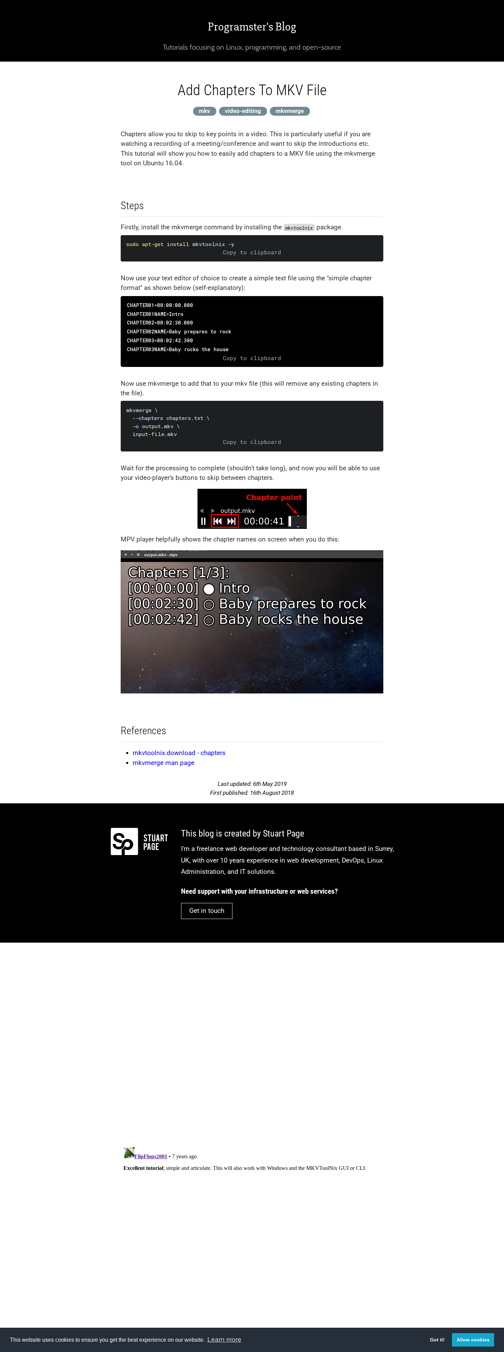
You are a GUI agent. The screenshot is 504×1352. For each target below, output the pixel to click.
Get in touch (206, 911)
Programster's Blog (252, 27)
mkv (204, 110)
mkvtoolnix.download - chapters (179, 753)
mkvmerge (290, 110)
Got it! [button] (437, 1339)
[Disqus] (252, 1040)
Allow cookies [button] (473, 1339)
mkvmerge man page (163, 763)
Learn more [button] (224, 1339)
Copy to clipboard (252, 252)
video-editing (243, 110)
